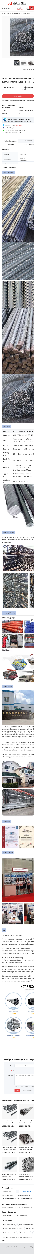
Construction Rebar (21, 1215)
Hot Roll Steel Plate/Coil (25, 1198)
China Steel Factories (9, 1224)
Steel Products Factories (26, 1224)
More (3, 1240)
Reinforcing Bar (7, 1215)
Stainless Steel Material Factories (12, 1228)
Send (17, 1090)
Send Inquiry (18, 96)
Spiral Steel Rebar (25, 1233)
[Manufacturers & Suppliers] (17, 3)
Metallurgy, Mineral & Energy (13, 13)
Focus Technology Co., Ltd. (23, 1247)
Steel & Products (26, 13)
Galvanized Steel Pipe (24, 1195)
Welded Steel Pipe (7, 1195)
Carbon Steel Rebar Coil (9, 1233)
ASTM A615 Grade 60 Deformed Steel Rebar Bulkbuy (18, 1237)
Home (3, 13)
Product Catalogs (27, 1191)
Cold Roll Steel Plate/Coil (9, 1198)
